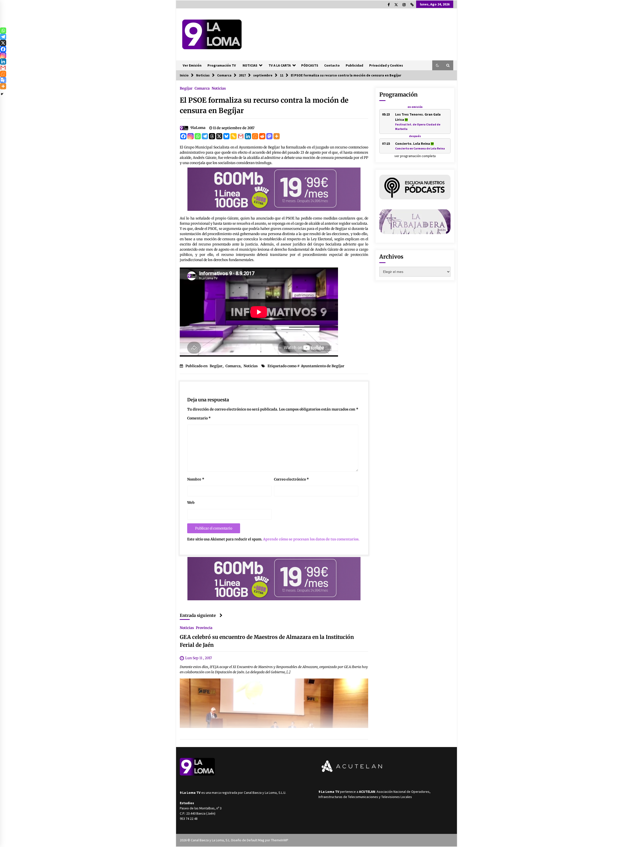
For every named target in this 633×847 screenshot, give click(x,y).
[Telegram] (205, 136)
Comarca (202, 88)
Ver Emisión (192, 65)
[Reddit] (262, 136)
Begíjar (186, 88)
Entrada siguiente (198, 615)
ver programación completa (415, 156)
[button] (437, 65)
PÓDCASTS (309, 65)
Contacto (332, 65)
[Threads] (212, 136)
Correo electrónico (291, 479)
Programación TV (221, 65)
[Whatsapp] (198, 136)
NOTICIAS (250, 65)
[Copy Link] (233, 136)
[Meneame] (255, 136)
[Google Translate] (3, 80)
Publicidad (354, 65)
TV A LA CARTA (280, 65)
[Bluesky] (226, 136)
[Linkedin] (248, 136)
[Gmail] (241, 136)
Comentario (199, 418)
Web (191, 502)
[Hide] (2, 94)
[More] (276, 136)
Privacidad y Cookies (386, 65)
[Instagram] (190, 136)
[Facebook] (183, 136)
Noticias (219, 88)
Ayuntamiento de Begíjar (322, 366)
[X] (219, 136)
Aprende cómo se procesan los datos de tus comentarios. (311, 539)
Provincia (204, 627)
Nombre (195, 479)
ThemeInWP (279, 840)
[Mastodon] (269, 136)
